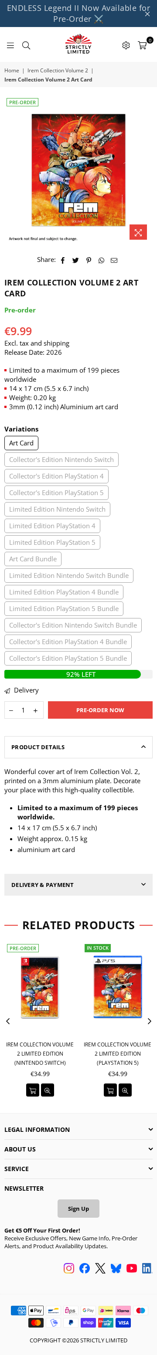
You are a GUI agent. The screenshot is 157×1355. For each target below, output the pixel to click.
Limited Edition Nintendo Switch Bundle (69, 575)
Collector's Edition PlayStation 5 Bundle (68, 658)
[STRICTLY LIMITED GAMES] (78, 44)
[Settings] (126, 44)
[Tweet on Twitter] (75, 259)
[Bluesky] (116, 1269)
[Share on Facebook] (63, 259)
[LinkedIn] (147, 1269)
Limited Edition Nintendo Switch (57, 509)
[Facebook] (84, 1269)
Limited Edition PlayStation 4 (52, 525)
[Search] (26, 44)
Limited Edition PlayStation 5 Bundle (64, 608)
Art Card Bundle (33, 558)
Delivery (25, 690)
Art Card (21, 442)
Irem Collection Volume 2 (57, 70)
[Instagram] (69, 1269)
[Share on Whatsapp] (101, 259)
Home (11, 70)
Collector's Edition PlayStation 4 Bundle (68, 641)
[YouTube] (131, 1269)
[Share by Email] (114, 259)
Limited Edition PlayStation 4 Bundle (64, 592)
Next (149, 1021)
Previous (7, 1021)
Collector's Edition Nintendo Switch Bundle (73, 625)
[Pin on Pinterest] (88, 259)
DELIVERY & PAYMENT (42, 885)
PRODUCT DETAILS (38, 747)
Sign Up (78, 1208)
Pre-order (22, 102)
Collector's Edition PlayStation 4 (56, 476)
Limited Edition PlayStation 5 (52, 542)
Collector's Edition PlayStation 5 (56, 492)
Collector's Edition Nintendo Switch (61, 459)
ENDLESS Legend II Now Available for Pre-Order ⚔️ (78, 13)
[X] (100, 1269)
